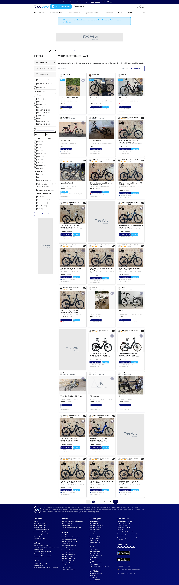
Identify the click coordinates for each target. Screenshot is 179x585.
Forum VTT (120, 530)
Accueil (37, 51)
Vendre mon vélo (67, 523)
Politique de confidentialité (41, 530)
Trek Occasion (94, 564)
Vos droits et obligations (41, 532)
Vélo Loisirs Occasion (68, 550)
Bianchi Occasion (94, 521)
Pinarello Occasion (95, 551)
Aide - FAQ (37, 536)
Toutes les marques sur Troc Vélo (99, 566)
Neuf (40, 197)
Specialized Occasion (96, 562)
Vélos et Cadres (39, 13)
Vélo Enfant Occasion (68, 556)
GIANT (41, 104)
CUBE (41, 102)
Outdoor (131, 13)
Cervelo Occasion (95, 532)
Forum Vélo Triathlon (123, 527)
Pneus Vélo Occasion (68, 563)
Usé (40, 209)
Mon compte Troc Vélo (40, 523)
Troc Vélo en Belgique (123, 523)
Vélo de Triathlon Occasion (69, 541)
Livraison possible (45, 190)
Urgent (41, 88)
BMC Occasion (94, 523)
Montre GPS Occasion (68, 554)
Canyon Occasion (95, 530)
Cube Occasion (94, 534)
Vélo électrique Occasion (69, 546)
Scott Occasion (94, 558)
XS (40, 163)
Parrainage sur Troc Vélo (124, 521)
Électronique (108, 13)
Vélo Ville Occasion (67, 552)
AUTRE (41, 99)
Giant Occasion (94, 540)
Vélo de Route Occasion (69, 539)
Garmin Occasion (94, 538)
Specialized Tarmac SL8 (96, 573)
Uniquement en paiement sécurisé (46, 185)
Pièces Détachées (56, 13)
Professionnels (44, 84)
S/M (40, 157)
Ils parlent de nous (39, 538)
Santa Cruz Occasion (96, 555)
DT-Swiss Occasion (95, 536)
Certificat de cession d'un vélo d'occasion (46, 567)
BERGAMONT (44, 124)
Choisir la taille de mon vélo (42, 554)
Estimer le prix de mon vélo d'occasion (73, 521)
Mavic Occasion (94, 547)
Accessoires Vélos (73, 13)
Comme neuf (44, 200)
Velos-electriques (61, 51)
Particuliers (43, 80)
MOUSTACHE (43, 110)
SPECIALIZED (43, 113)
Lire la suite (139, 63)
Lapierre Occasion (95, 543)
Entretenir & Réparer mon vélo (43, 556)
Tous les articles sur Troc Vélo (42, 546)
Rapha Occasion (94, 553)
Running (120, 13)
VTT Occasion (66, 543)
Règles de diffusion (39, 527)
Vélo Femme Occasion (68, 558)
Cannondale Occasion (96, 527)
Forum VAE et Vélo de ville (125, 532)
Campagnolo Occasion (96, 525)
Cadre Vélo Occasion (68, 565)
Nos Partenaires (38, 565)
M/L (40, 151)
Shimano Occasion (95, 560)
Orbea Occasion (94, 549)
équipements (95, 2)
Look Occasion (94, 545)
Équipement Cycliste (92, 13)
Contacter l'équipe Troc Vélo (42, 534)
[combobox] (45, 74)
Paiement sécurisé (67, 525)
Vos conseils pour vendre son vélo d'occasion (127, 539)
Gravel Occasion (66, 548)
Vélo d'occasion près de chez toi (71, 537)
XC (39, 177)
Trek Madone (93, 576)
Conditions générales (40, 525)
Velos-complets (47, 51)
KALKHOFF (43, 121)
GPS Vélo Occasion (67, 567)
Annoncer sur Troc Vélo (40, 563)
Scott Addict (93, 578)
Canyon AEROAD (95, 580)
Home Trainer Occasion (68, 569)
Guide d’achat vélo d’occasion (42, 552)
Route (40, 174)
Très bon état (44, 203)
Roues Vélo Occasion (68, 561)
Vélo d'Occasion (66, 535)
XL (40, 160)
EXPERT (42, 166)
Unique (41, 154)
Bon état (42, 206)
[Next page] (115, 502)
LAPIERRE (42, 118)
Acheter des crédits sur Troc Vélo (71, 527)
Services (142, 13)
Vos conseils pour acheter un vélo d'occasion (127, 535)
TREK (41, 116)
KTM (40, 107)
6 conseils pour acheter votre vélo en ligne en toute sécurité (46, 548)
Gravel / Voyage (44, 180)
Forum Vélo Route (122, 525)
